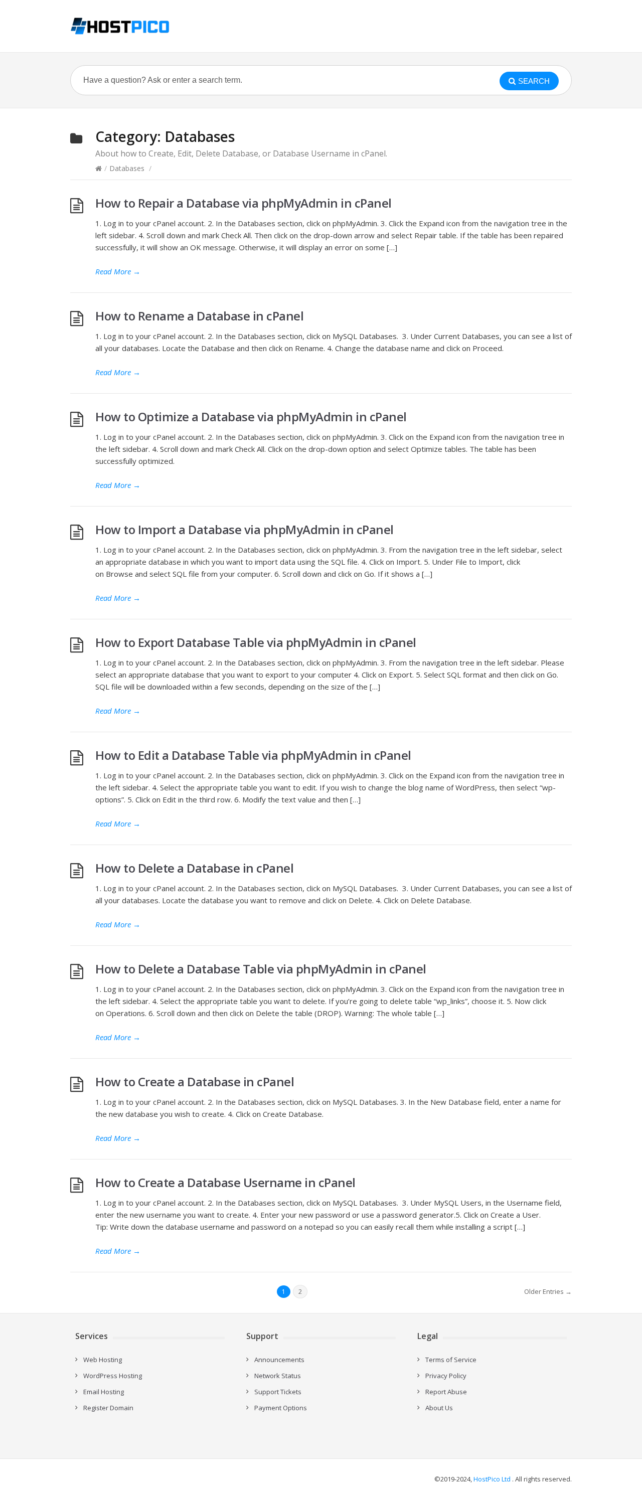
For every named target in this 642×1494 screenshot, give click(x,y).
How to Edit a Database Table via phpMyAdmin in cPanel (253, 755)
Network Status (277, 1375)
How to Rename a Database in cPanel (199, 315)
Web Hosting (102, 1359)
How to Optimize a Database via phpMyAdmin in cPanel (251, 416)
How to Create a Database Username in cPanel (225, 1182)
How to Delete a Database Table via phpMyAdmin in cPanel (260, 968)
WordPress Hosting (112, 1375)
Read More (117, 271)
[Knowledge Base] (120, 26)
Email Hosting (103, 1391)
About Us (439, 1407)
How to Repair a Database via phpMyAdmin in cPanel (243, 203)
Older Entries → (548, 1291)
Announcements (279, 1359)
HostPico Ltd (492, 1478)
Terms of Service (450, 1359)
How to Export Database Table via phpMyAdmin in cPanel (255, 642)
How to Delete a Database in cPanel (194, 868)
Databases (126, 168)
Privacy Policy (445, 1375)
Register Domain (108, 1407)
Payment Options (280, 1407)
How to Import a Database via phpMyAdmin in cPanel (244, 529)
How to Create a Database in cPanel (194, 1081)
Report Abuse (446, 1391)
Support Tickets (277, 1391)
